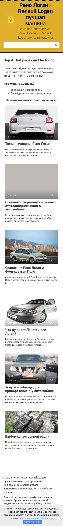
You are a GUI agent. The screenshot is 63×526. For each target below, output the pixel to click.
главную (33, 93)
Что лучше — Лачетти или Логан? (25, 331)
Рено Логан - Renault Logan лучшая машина (35, 14)
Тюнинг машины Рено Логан (27, 144)
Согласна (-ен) (32, 521)
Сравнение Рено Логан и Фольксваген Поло (24, 269)
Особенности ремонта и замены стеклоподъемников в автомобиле (31, 205)
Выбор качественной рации (27, 436)
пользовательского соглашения (36, 518)
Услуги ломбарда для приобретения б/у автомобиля (29, 389)
